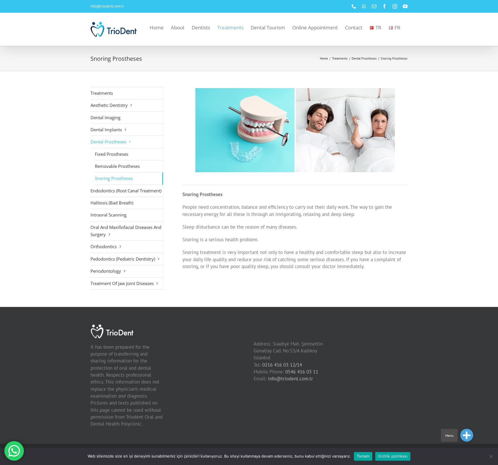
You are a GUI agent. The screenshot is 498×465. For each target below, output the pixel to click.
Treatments (101, 93)
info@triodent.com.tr (107, 6)
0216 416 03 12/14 (282, 365)
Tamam (363, 456)
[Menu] (466, 435)
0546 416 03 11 (301, 372)
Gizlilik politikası (393, 456)
